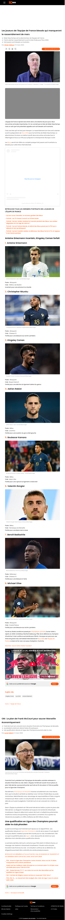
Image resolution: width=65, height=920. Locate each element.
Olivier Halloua (9, 45)
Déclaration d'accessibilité (35, 910)
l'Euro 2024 (25, 133)
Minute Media (5, 909)
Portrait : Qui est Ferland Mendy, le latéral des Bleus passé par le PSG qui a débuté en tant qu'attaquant (31, 227)
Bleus (9, 142)
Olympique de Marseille (17, 893)
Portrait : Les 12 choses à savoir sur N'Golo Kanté (22, 218)
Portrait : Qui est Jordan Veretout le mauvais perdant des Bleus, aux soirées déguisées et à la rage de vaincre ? (31, 222)
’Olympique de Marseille (22, 792)
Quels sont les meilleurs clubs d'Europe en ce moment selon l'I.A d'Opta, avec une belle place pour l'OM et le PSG (32, 866)
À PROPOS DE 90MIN (57, 906)
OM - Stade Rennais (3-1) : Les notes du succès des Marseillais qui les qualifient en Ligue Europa (30, 871)
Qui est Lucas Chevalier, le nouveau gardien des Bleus (24, 215)
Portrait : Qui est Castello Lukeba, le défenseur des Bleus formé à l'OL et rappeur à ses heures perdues (33, 232)
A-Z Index (54, 909)
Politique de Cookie (21, 906)
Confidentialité (6, 906)
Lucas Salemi (8, 733)
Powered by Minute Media (29, 918)
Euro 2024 (18, 696)
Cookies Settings (6, 914)
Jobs (16, 909)
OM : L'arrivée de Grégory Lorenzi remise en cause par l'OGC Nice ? (28, 875)
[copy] (15, 49)
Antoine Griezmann (27, 696)
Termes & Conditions (37, 906)
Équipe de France (16, 704)
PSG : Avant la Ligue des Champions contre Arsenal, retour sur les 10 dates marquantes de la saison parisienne (31, 861)
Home (7, 704)
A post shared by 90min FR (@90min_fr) (32, 203)
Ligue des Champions (28, 831)
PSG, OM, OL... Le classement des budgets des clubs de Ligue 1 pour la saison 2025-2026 (32, 879)
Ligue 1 (28, 836)
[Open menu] (4, 3)
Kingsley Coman (10, 696)
